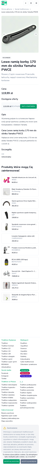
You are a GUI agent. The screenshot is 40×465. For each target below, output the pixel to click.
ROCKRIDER (6, 58)
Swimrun (23, 348)
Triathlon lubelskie (8, 395)
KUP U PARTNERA (28, 106)
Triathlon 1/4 (5, 351)
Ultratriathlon (6, 367)
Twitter (4, 379)
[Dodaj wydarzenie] (25, 3)
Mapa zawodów (7, 421)
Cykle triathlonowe (27, 362)
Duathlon (23, 343)
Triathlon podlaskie (27, 387)
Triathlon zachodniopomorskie (27, 406)
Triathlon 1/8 (5, 354)
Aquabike (23, 351)
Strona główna (6, 9)
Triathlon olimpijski (8, 356)
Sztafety (23, 356)
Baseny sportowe (7, 413)
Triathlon (4, 343)
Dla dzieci (23, 354)
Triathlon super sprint (9, 362)
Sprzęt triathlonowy (22, 9)
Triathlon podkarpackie (28, 385)
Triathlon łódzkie (7, 398)
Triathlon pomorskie (27, 390)
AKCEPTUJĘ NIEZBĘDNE (29, 461)
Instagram (4, 376)
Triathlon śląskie (26, 393)
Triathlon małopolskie (9, 400)
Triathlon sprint (6, 359)
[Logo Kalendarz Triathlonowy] (4, 3)
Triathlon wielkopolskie (28, 403)
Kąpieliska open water (9, 416)
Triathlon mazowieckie (9, 403)
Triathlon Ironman (7, 346)
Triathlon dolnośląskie (9, 385)
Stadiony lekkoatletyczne (10, 418)
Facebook (4, 373)
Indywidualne (25, 359)
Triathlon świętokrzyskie (28, 395)
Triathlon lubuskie (7, 392)
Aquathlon (24, 346)
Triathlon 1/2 (5, 348)
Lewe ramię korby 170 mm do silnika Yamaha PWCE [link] (19, 12)
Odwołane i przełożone (28, 364)
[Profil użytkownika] (31, 3)
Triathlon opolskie (7, 405)
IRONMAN (5, 364)
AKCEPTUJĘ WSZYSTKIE (11, 461)
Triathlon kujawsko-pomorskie (8, 388)
